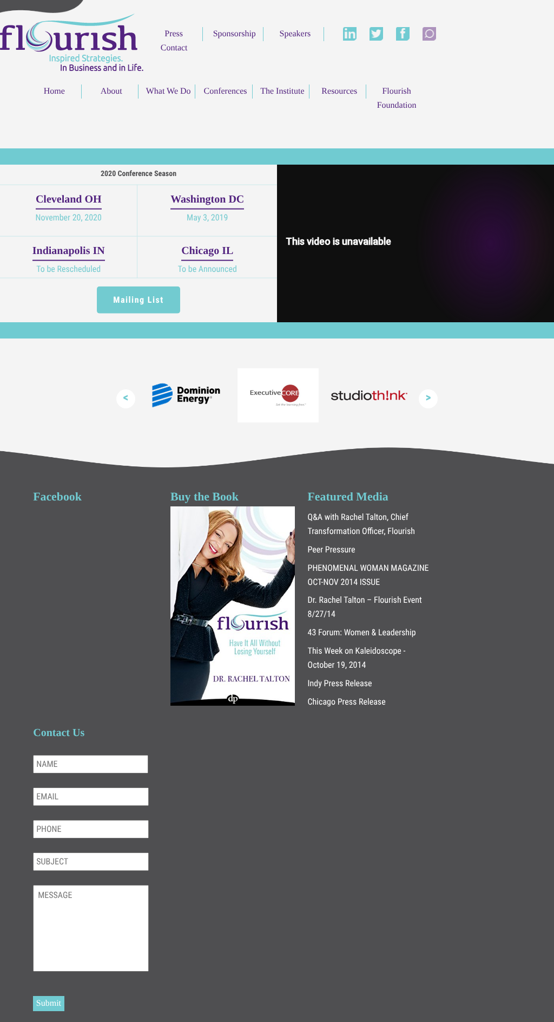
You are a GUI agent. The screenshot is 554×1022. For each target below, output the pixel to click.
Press (173, 33)
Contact (174, 48)
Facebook (403, 34)
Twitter (376, 34)
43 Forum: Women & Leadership (362, 632)
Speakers (295, 33)
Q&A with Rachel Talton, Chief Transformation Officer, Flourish (361, 524)
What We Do (168, 91)
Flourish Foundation (397, 98)
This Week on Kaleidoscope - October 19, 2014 (357, 658)
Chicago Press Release (347, 701)
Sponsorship (234, 33)
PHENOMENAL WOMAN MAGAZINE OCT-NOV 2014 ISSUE (368, 575)
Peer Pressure (331, 549)
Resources (339, 91)
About (111, 91)
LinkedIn (350, 34)
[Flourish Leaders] (71, 41)
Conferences (225, 91)
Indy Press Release (340, 683)
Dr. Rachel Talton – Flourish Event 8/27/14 (365, 607)
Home (54, 91)
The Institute (282, 91)
